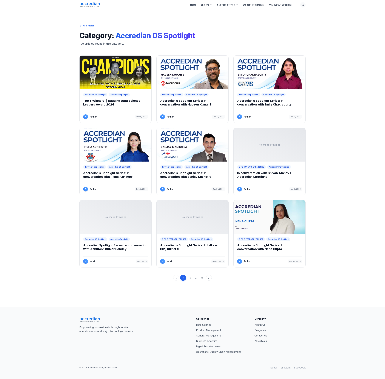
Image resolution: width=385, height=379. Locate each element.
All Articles (260, 340)
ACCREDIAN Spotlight (280, 4)
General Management (208, 335)
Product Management (208, 330)
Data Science (203, 324)
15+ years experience (171, 94)
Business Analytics (206, 340)
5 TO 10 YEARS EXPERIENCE (251, 167)
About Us (259, 324)
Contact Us (260, 335)
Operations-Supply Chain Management (218, 351)
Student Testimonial (253, 4)
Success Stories (226, 4)
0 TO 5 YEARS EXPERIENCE (174, 239)
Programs (260, 330)
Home (193, 4)
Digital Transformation (208, 346)
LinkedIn (286, 367)
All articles (88, 25)
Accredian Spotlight (119, 94)
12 (202, 277)
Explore (205, 4)
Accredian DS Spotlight (95, 94)
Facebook (300, 367)
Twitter (273, 367)
